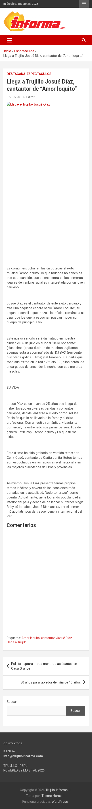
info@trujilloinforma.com (23, 756)
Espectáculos (39, 74)
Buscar (12, 702)
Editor (30, 97)
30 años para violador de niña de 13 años (51, 682)
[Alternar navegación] (9, 40)
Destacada (16, 74)
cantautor (48, 638)
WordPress (60, 802)
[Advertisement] (46, 208)
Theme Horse (52, 796)
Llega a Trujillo (17, 642)
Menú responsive (84, 4)
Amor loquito (30, 638)
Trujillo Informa (57, 790)
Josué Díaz (64, 638)
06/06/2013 (15, 97)
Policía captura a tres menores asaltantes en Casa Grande (44, 666)
